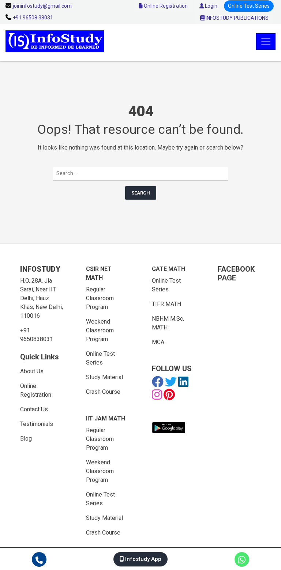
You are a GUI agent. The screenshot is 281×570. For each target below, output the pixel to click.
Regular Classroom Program (100, 298)
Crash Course (103, 391)
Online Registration (165, 6)
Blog (26, 438)
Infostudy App (142, 559)
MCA (158, 342)
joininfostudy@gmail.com (42, 6)
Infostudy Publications (237, 18)
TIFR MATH (166, 304)
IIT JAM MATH (105, 418)
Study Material (104, 377)
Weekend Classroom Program (100, 330)
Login (210, 6)
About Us (32, 371)
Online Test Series (249, 6)
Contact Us (34, 409)
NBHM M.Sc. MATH (168, 323)
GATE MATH (168, 268)
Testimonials (36, 423)
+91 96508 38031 (33, 17)
